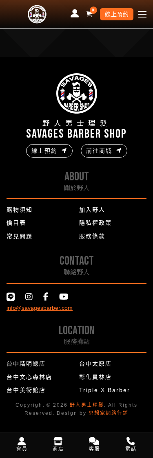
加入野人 (92, 209)
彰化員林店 (95, 377)
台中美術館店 (26, 390)
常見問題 (20, 236)
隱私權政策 (95, 222)
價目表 (16, 222)
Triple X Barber (104, 390)
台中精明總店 (26, 363)
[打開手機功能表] (142, 14)
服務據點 (77, 341)
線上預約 (117, 14)
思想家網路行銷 (109, 413)
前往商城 (99, 150)
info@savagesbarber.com (40, 308)
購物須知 (20, 209)
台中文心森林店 (29, 377)
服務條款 (92, 236)
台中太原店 (95, 363)
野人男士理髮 (87, 405)
